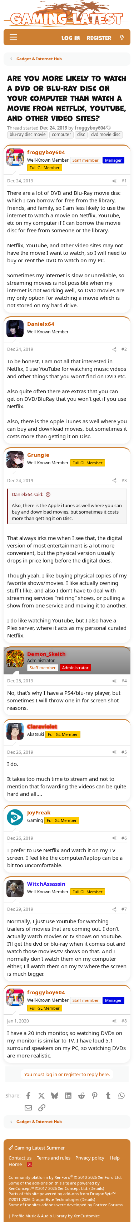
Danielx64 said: (27, 494)
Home (15, 1164)
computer (61, 134)
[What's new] (122, 37)
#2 (124, 349)
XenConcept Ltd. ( (74, 1188)
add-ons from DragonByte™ (89, 1193)
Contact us (20, 1158)
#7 (124, 909)
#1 (124, 181)
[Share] (114, 181)
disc (81, 134)
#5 (124, 752)
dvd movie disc (105, 134)
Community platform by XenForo (65, 1177)
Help (115, 1158)
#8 (124, 1021)
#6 (124, 838)
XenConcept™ (21, 1188)
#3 (124, 481)
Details (96, 1188)
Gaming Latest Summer (39, 1148)
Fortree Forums (108, 1204)
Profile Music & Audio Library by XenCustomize (56, 1215)
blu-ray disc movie (28, 134)
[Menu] (13, 37)
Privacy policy (89, 1158)
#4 (124, 681)
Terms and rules (53, 1158)
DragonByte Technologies (55, 1199)
